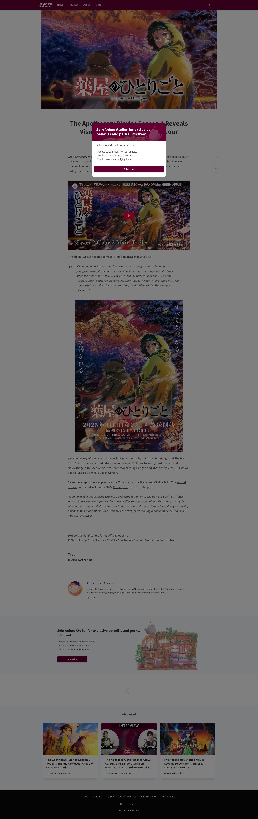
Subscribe (129, 169)
